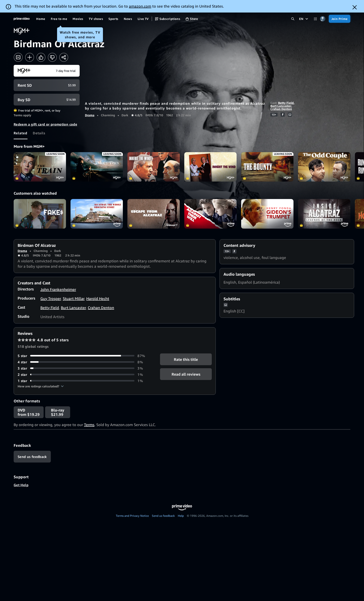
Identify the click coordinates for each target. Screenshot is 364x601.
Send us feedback (163, 515)
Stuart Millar (73, 298)
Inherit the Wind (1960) (153, 167)
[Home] (22, 18)
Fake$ (40, 213)
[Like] (41, 57)
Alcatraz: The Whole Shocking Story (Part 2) (97, 213)
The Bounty (267, 167)
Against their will (210, 213)
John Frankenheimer (58, 289)
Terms (89, 424)
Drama (89, 115)
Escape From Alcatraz (153, 213)
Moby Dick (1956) (97, 167)
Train (40, 167)
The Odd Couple (324, 167)
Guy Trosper (50, 298)
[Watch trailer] (18, 57)
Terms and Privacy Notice (132, 515)
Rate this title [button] (186, 359)
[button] (41, 386)
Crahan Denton (281, 109)
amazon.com (140, 6)
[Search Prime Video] (293, 18)
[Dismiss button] (354, 7)
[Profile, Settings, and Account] (322, 18)
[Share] (63, 57)
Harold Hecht (97, 298)
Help (181, 515)
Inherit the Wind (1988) (210, 167)
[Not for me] (52, 57)
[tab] (20, 133)
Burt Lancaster (280, 106)
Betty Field (286, 103)
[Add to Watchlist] (29, 57)
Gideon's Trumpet (267, 213)
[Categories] (315, 18)
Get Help (21, 485)
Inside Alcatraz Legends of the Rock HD (324, 213)
